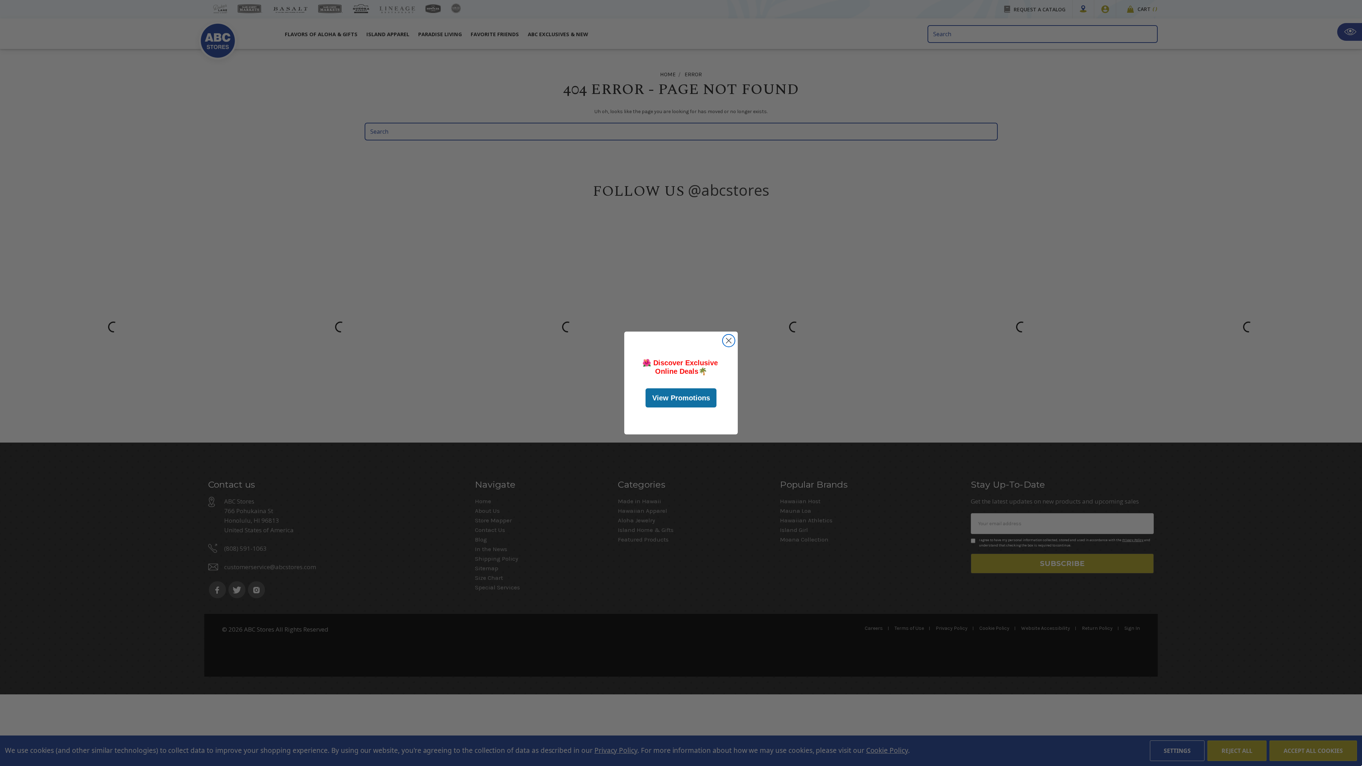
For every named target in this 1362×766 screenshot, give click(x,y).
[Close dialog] (728, 340)
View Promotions (681, 398)
